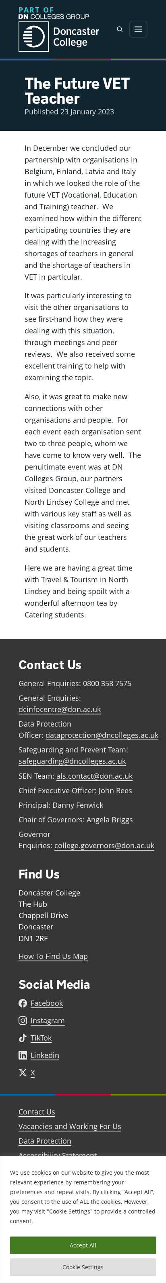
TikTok (41, 1038)
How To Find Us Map (53, 956)
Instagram (48, 1020)
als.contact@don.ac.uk (94, 776)
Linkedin (45, 1055)
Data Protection (45, 1141)
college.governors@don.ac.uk (104, 845)
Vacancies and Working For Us (70, 1126)
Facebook (47, 1003)
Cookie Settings (83, 1267)
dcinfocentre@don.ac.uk (60, 709)
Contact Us (37, 1112)
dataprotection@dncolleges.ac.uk (102, 735)
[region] (83, 1219)
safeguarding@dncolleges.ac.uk (72, 761)
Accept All (83, 1245)
